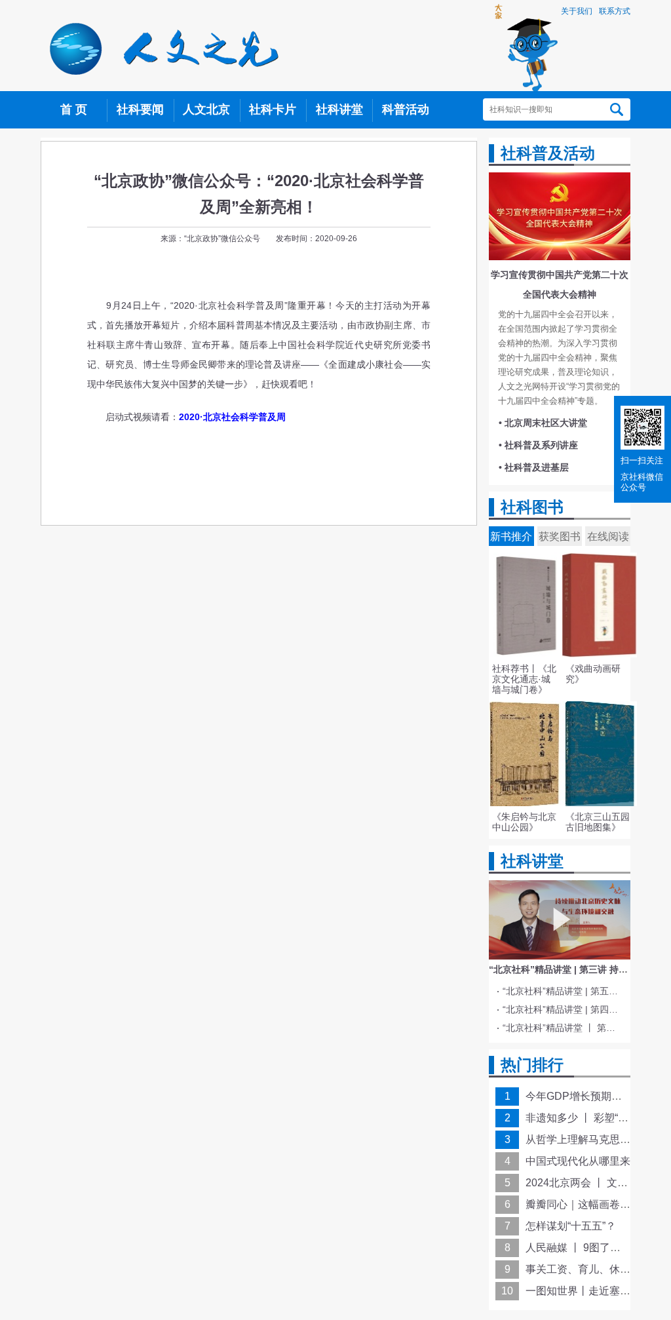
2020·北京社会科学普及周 (232, 417)
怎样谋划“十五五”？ (571, 1226)
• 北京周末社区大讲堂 (543, 422)
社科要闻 (140, 109)
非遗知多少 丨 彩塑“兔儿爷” (589, 1117)
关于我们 (576, 11)
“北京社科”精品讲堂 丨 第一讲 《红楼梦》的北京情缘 (562, 1027)
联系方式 (614, 11)
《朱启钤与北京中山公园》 (524, 821)
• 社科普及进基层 (534, 467)
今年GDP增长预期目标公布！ (595, 1096)
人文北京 (206, 109)
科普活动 (405, 109)
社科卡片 (272, 109)
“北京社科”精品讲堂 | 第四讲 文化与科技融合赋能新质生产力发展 (562, 1009)
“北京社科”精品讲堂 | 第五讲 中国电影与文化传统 (562, 991)
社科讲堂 (339, 109)
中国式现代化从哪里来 (578, 1161)
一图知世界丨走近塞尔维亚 (588, 1290)
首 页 (73, 109)
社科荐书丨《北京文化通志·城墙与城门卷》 (524, 679)
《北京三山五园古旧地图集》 (598, 821)
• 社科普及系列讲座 (538, 445)
